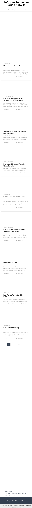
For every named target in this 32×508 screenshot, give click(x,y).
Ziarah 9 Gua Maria (9, 495)
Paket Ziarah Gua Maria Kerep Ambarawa (15, 493)
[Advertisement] (16, 29)
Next (19, 344)
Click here (9, 507)
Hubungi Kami (8, 491)
